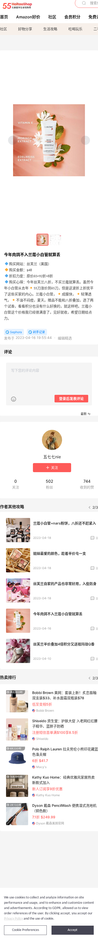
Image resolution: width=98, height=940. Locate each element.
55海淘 (17, 6)
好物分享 (25, 29)
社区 (3, 29)
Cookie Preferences (25, 930)
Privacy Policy (13, 919)
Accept (72, 930)
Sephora (16, 332)
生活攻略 (50, 29)
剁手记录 (39, 332)
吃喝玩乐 (75, 29)
